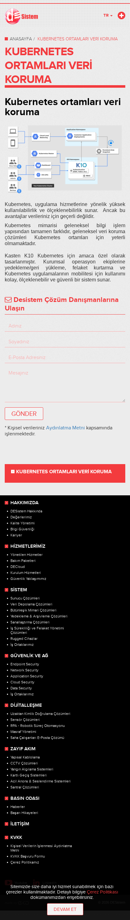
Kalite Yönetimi (22, 523)
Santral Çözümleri (24, 787)
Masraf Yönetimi (23, 731)
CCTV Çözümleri (24, 763)
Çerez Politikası (102, 892)
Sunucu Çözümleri (25, 598)
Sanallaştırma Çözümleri (30, 622)
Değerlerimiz (21, 517)
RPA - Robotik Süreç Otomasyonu (37, 725)
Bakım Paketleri (23, 560)
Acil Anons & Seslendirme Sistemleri (40, 781)
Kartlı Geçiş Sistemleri (28, 775)
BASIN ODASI (24, 798)
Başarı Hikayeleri (24, 813)
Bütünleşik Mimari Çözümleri (33, 610)
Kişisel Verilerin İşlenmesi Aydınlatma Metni (41, 848)
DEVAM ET (65, 909)
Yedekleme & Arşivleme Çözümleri (39, 616)
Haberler (17, 807)
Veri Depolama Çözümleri (31, 604)
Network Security (24, 670)
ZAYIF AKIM (23, 749)
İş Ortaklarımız (22, 644)
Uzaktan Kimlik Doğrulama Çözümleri (40, 713)
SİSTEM (18, 590)
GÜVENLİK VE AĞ (29, 656)
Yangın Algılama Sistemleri (31, 769)
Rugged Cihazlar (24, 638)
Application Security (26, 676)
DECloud (17, 566)
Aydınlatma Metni (65, 428)
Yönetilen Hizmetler (26, 554)
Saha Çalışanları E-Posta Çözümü (37, 737)
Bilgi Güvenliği (22, 529)
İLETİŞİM (19, 824)
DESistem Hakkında (26, 511)
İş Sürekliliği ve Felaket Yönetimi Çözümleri (37, 630)
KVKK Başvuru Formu (27, 856)
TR (106, 15)
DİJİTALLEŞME (26, 705)
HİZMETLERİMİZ (27, 546)
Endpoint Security (24, 664)
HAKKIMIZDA (24, 503)
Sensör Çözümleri (25, 719)
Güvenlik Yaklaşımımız (28, 578)
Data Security (21, 688)
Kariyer (16, 535)
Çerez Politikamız (24, 862)
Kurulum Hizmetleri (25, 572)
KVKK (16, 837)
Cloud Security (22, 682)
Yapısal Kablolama (25, 757)
